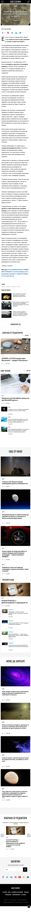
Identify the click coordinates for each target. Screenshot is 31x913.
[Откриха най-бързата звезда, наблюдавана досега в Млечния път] (15, 468)
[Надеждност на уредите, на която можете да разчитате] (15, 347)
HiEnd (15, 6)
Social (3, 357)
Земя (19, 286)
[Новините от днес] (29, 1)
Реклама (26, 893)
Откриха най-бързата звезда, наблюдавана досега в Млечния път (15, 484)
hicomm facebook (3, 878)
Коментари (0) (15, 324)
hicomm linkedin (11, 878)
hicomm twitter (7, 878)
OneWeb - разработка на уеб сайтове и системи (15, 903)
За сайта (4, 893)
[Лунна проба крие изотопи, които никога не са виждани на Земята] (8, 33)
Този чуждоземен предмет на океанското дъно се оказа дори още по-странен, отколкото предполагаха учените (18, 432)
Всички (27, 335)
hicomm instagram (15, 878)
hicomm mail (28, 878)
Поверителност (16, 896)
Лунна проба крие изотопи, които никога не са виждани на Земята (15, 14)
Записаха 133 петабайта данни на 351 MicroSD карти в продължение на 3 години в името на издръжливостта (15, 402)
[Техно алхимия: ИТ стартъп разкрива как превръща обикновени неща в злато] (6, 296)
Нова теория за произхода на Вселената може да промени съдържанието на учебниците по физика (15, 694)
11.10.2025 (15, 20)
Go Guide (23, 896)
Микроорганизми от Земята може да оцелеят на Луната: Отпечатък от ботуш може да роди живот (15, 517)
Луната (3, 286)
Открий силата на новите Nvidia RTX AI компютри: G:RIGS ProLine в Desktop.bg (18, 647)
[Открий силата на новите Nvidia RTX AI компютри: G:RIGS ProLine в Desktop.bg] (5, 645)
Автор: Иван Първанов (6, 29)
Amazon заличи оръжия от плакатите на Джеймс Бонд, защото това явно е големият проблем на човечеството (20, 313)
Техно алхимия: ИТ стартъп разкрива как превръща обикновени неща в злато (19, 295)
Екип (9, 893)
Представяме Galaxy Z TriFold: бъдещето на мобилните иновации (18, 625)
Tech (3, 397)
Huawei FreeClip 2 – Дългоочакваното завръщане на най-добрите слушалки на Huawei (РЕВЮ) (15, 605)
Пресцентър (8, 896)
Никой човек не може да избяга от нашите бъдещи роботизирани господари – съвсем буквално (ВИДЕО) (14, 555)
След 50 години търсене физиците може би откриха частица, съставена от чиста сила (15, 760)
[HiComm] (15, 2)
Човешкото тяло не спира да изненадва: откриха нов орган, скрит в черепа (18, 411)
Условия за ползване (17, 893)
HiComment (10, 611)
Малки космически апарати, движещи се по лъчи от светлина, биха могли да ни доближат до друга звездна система (15, 727)
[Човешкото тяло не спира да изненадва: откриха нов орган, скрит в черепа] (4, 411)
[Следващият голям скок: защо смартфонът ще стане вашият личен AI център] (5, 612)
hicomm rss (24, 878)
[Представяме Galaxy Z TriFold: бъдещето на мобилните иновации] (5, 623)
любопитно (14, 286)
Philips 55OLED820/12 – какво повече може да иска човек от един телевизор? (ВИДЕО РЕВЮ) (18, 637)
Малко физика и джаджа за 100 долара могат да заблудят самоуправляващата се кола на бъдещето (21, 304)
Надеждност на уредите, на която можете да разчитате (13, 361)
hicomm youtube (19, 878)
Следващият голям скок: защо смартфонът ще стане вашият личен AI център (18, 614)
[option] (15, 412)
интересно (8, 286)
